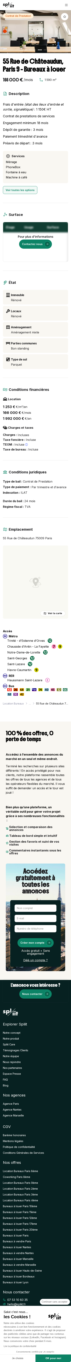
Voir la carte (55, 613)
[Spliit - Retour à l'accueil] (8, 5)
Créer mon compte (32, 942)
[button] (66, 5)
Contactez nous (32, 244)
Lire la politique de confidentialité (20, 1346)
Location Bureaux (13, 703)
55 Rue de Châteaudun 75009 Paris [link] (52, 703)
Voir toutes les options (20, 190)
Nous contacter (32, 993)
